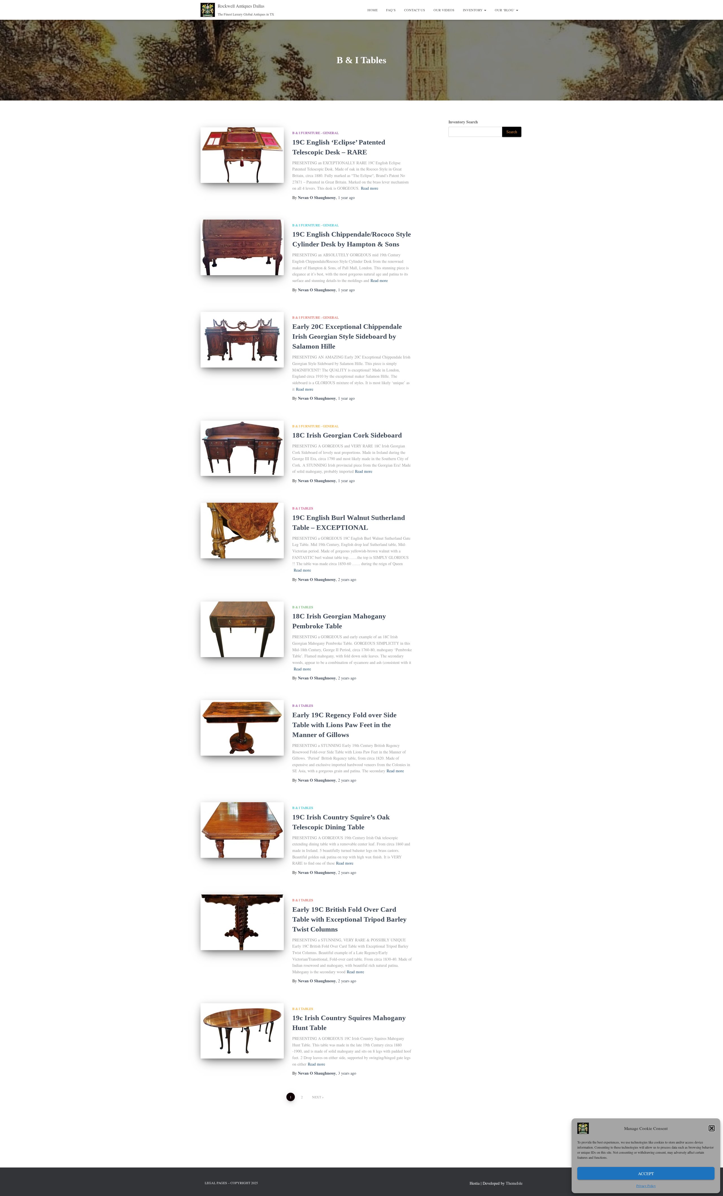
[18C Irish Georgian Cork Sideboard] (242, 448)
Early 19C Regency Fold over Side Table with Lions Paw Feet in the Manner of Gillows (344, 724)
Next (316, 1097)
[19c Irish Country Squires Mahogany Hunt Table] (242, 1031)
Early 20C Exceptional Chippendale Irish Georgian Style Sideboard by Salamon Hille (347, 336)
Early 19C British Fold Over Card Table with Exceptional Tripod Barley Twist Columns (349, 919)
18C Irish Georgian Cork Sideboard (347, 435)
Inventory (473, 10)
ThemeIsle (514, 1183)
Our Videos (444, 10)
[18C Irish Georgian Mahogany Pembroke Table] (242, 629)
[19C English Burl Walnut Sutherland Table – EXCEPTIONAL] (242, 530)
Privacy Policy (646, 1185)
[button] (712, 1128)
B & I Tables (302, 508)
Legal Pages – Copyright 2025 (231, 1182)
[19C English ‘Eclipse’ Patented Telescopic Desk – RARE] (242, 155)
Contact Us (414, 10)
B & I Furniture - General (315, 132)
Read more (369, 188)
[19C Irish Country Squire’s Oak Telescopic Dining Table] (242, 830)
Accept (646, 1173)
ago (346, 197)
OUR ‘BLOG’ (505, 10)
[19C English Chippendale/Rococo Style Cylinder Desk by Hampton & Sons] (242, 247)
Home (372, 10)
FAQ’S (391, 10)
